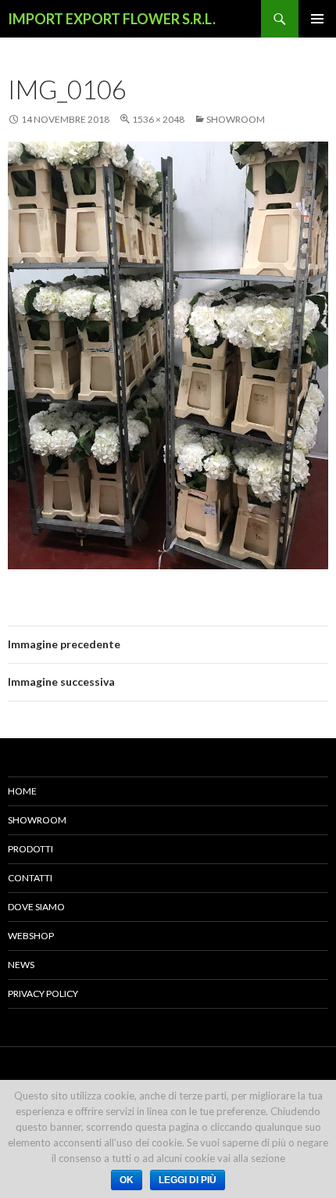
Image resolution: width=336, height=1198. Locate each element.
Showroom (235, 119)
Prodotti (30, 849)
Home (22, 791)
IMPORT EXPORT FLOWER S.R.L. (112, 18)
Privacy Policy (43, 993)
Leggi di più (187, 1180)
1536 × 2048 (158, 119)
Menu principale (317, 19)
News (21, 964)
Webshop (31, 936)
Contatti (30, 878)
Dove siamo (36, 907)
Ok (127, 1180)
